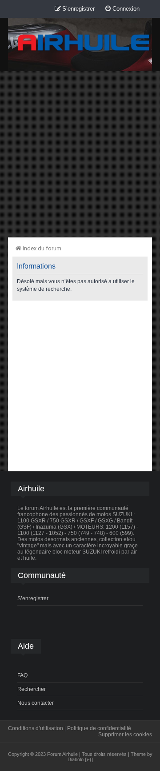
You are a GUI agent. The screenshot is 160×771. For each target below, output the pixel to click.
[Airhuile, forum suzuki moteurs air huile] (84, 42)
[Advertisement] (80, 154)
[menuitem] (122, 9)
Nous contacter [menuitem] (35, 703)
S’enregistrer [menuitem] (32, 598)
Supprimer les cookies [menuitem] (125, 734)
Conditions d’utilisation (35, 728)
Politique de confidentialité (99, 728)
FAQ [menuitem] (22, 675)
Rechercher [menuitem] (31, 689)
